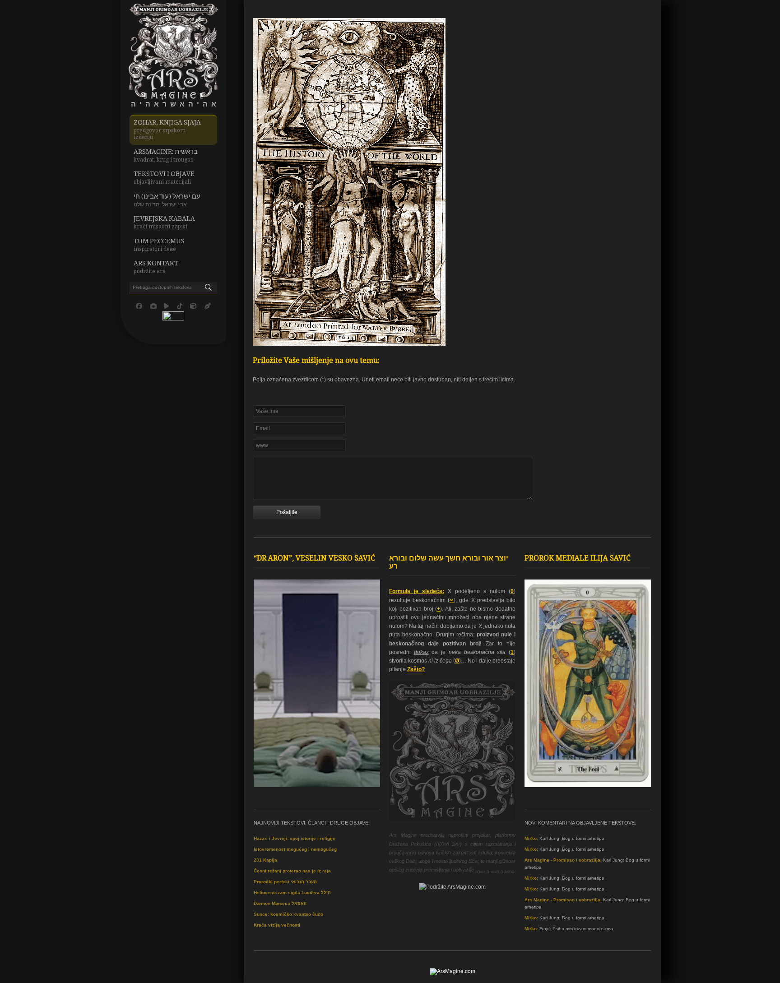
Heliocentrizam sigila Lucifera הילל (292, 892)
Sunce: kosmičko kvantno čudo (288, 914)
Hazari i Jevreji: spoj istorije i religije (294, 838)
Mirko (531, 838)
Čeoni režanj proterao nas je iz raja (292, 870)
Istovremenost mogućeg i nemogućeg (295, 849)
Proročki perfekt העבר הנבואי (285, 881)
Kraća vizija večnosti (277, 925)
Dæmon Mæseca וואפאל (280, 903)
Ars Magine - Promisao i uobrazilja (562, 860)
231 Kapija (265, 860)
